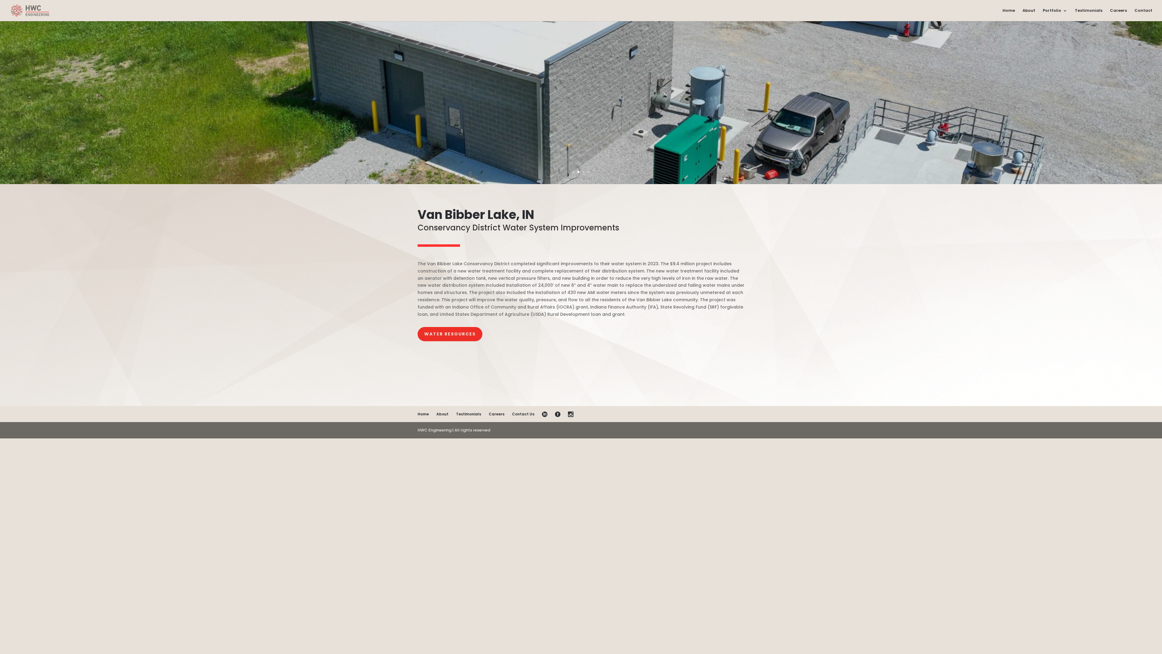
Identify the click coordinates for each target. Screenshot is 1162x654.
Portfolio (1052, 10)
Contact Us (523, 414)
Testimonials (1088, 10)
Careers (1118, 10)
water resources (450, 334)
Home (1009, 10)
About (1028, 10)
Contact (1143, 10)
